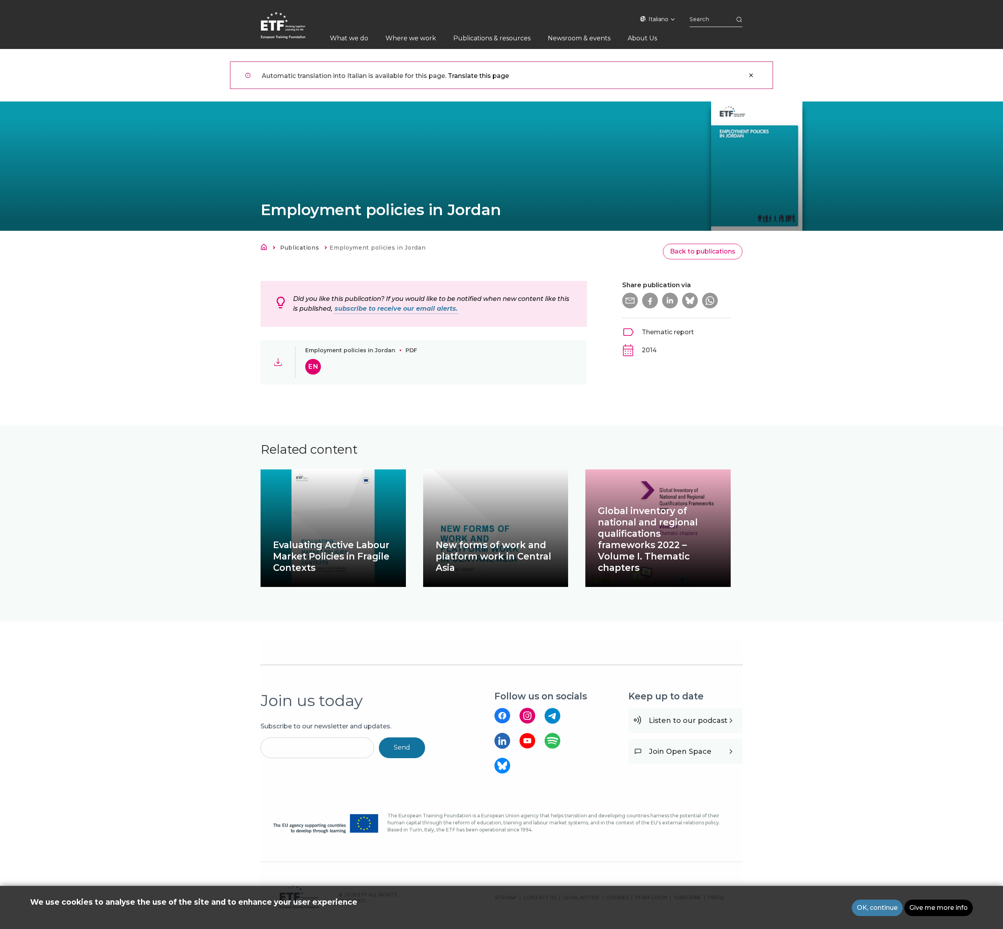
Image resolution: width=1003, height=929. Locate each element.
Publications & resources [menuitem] (491, 38)
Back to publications (702, 251)
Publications (299, 247)
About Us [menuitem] (642, 38)
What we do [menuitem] (349, 38)
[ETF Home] (291, 30)
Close (751, 75)
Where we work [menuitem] (411, 38)
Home (266, 248)
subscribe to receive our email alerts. (396, 308)
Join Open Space (680, 751)
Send (402, 747)
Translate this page (478, 76)
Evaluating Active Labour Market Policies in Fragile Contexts (331, 556)
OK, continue (877, 907)
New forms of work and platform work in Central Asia (493, 556)
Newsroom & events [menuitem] (579, 38)
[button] (630, 300)
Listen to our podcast (688, 720)
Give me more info (938, 907)
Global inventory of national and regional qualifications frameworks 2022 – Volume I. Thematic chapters (648, 539)
